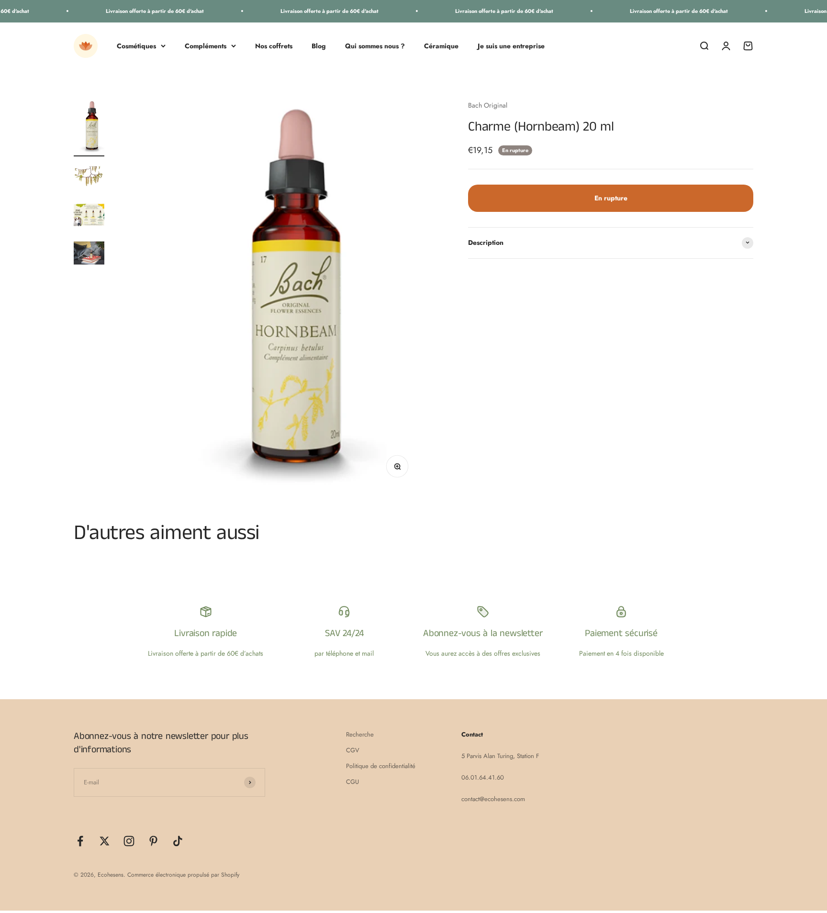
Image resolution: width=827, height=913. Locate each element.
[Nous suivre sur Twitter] (104, 841)
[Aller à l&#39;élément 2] (89, 178)
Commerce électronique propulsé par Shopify (183, 874)
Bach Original (487, 105)
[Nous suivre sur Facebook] (80, 841)
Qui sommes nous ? (375, 45)
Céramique (441, 45)
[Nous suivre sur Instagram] (129, 841)
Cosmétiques (136, 45)
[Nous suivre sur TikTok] (177, 841)
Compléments (205, 45)
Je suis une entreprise (511, 45)
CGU (352, 781)
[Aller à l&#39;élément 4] (89, 254)
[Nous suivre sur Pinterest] (153, 841)
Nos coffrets (273, 45)
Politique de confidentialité (380, 765)
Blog (319, 45)
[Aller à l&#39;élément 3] (89, 216)
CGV (352, 750)
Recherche (360, 734)
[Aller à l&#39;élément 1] (89, 128)
